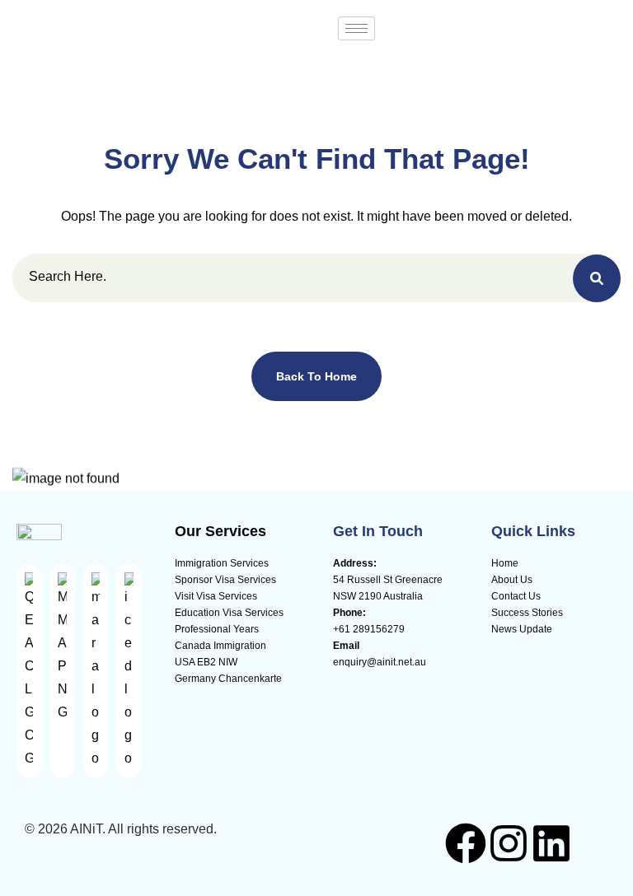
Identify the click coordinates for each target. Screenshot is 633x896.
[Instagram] (508, 843)
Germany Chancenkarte (228, 678)
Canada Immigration (220, 645)
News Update (521, 629)
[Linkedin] (551, 843)
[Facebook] (465, 843)
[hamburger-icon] (356, 28)
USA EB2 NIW (206, 662)
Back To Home (316, 376)
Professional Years (217, 629)
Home (504, 563)
